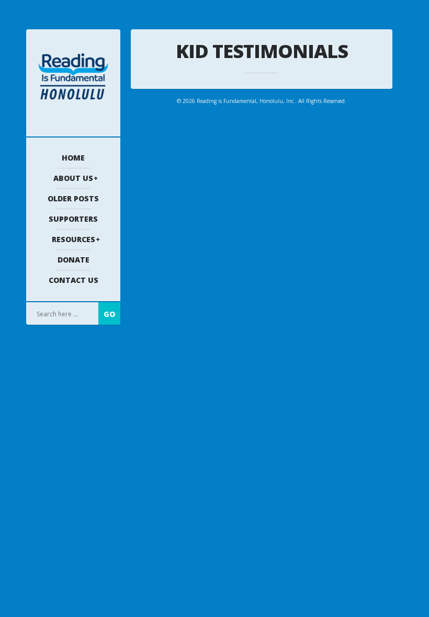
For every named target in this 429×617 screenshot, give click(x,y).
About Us (73, 178)
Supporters (73, 219)
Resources (73, 239)
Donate (73, 260)
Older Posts (73, 198)
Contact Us (73, 280)
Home (73, 158)
